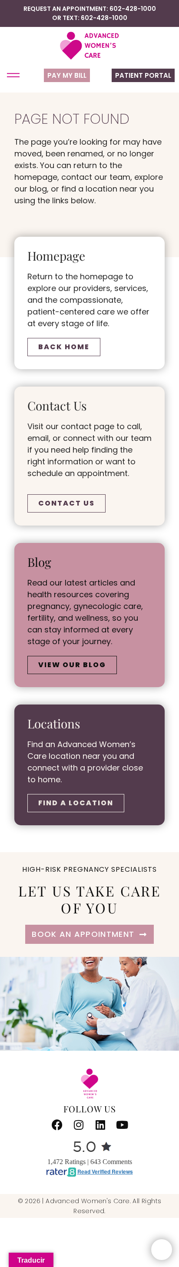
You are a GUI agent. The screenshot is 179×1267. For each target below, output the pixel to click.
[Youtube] (122, 1125)
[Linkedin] (100, 1125)
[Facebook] (57, 1125)
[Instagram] (79, 1125)
